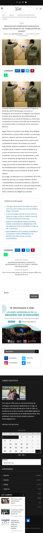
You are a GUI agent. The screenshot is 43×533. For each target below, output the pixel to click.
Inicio (3, 15)
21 (16, 447)
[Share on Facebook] (23, 70)
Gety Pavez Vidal (16, 34)
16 (27, 444)
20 (10, 447)
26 (5, 451)
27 (10, 451)
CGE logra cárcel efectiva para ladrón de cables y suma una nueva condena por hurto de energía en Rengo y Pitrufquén (22, 209)
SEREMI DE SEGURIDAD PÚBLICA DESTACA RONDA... (15, 524)
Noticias (22, 475)
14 (16, 444)
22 (21, 447)
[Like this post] (18, 70)
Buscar (6, 293)
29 (21, 451)
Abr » (23, 455)
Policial (11, 15)
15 (21, 444)
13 (10, 444)
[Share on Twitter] (27, 70)
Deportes (22, 489)
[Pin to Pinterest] (32, 70)
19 (5, 447)
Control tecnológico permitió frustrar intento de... (17, 512)
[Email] (26, 2)
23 (27, 447)
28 (16, 451)
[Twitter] (19, 2)
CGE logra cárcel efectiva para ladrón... (16, 501)
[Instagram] (22, 2)
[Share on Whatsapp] (6, 75)
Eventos (22, 480)
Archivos (5, 460)
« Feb (19, 455)
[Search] (37, 9)
